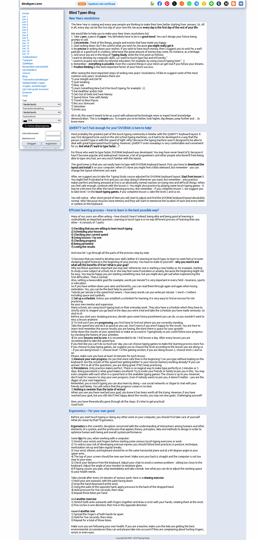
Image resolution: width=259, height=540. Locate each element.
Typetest (27, 60)
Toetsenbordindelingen (35, 79)
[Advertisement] (227, 73)
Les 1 (25, 16)
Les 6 (25, 29)
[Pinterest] (167, 3)
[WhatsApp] (189, 3)
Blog (24, 76)
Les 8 (25, 35)
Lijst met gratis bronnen (35, 89)
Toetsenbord (28, 116)
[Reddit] (182, 3)
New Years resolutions (84, 18)
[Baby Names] (152, 3)
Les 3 (25, 21)
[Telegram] (196, 3)
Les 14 (25, 51)
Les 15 (25, 53)
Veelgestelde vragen (33, 82)
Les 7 (25, 32)
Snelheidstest (29, 57)
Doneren (27, 92)
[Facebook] (159, 3)
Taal (24, 100)
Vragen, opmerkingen (34, 86)
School (26, 73)
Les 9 (25, 37)
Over (25, 95)
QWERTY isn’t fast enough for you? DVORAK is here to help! (110, 128)
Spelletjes (27, 63)
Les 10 (25, 40)
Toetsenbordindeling (33, 108)
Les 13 (25, 48)
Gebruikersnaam (30, 133)
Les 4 (25, 24)
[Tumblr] (219, 3)
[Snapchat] (204, 3)
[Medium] (226, 3)
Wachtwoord (28, 138)
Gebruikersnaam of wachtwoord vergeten (41, 148)
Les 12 (25, 45)
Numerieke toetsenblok (35, 66)
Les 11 (25, 43)
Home (25, 13)
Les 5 (25, 27)
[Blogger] (233, 3)
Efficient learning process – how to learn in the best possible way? (114, 210)
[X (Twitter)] (174, 3)
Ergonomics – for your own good (92, 411)
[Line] (211, 3)
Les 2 (25, 19)
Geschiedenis (29, 69)
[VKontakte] (241, 3)
